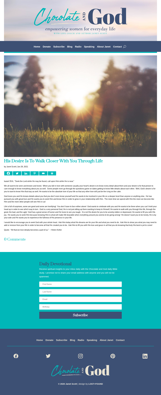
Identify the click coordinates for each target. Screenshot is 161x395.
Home (37, 47)
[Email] (43, 173)
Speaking (89, 47)
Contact (117, 47)
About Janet (104, 47)
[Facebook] (8, 173)
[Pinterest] (34, 173)
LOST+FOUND (95, 384)
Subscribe (59, 47)
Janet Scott (11, 167)
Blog (69, 47)
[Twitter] (17, 173)
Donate (47, 47)
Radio (78, 47)
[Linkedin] (26, 173)
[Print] (52, 173)
